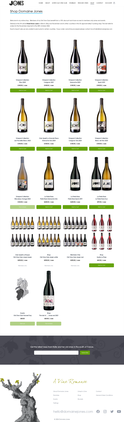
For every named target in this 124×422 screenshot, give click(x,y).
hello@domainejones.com (73, 411)
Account (108, 3)
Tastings (55, 403)
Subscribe (85, 353)
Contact (99, 3)
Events (55, 399)
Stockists (80, 399)
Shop (92, 3)
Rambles (72, 3)
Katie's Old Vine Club (59, 3)
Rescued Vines (83, 3)
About (47, 3)
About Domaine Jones (60, 391)
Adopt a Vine (82, 391)
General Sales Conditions (104, 395)
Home (41, 3)
